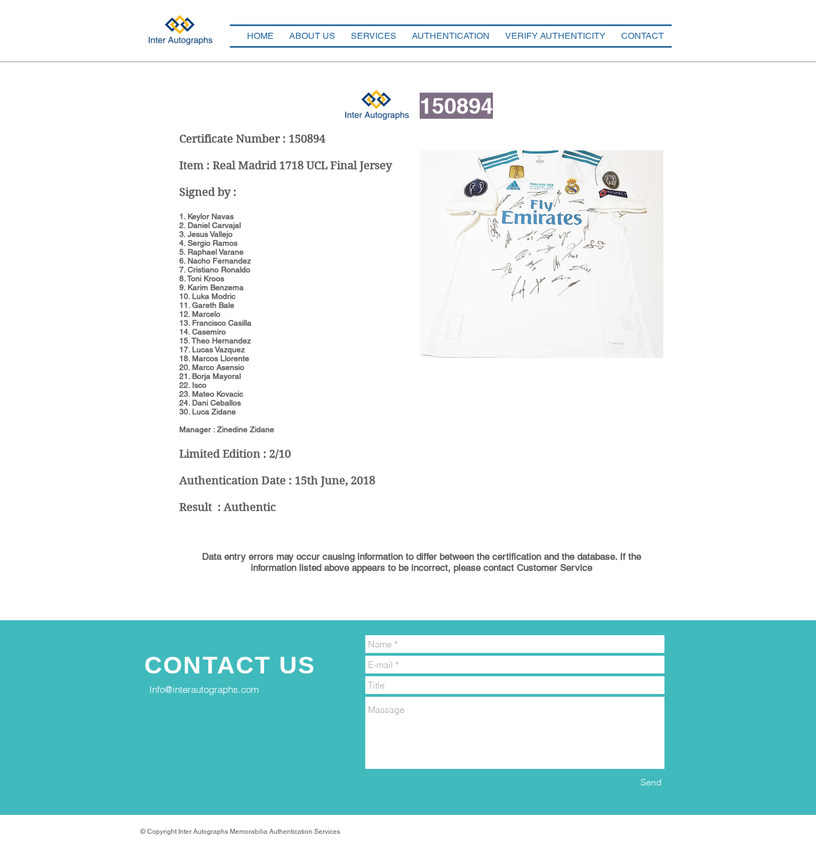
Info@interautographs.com (204, 689)
